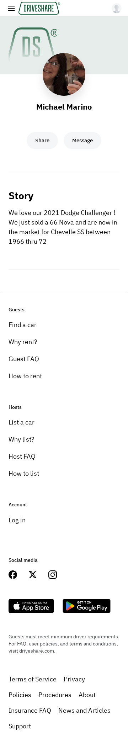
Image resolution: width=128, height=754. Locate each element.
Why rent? (23, 342)
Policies (20, 695)
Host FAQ (22, 456)
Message (82, 140)
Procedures (54, 695)
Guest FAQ (24, 359)
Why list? (21, 439)
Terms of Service (33, 679)
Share (42, 140)
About (87, 695)
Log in (17, 520)
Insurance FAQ (30, 710)
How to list (24, 473)
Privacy (74, 679)
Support (20, 726)
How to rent (25, 376)
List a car (21, 422)
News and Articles (84, 710)
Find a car (23, 325)
